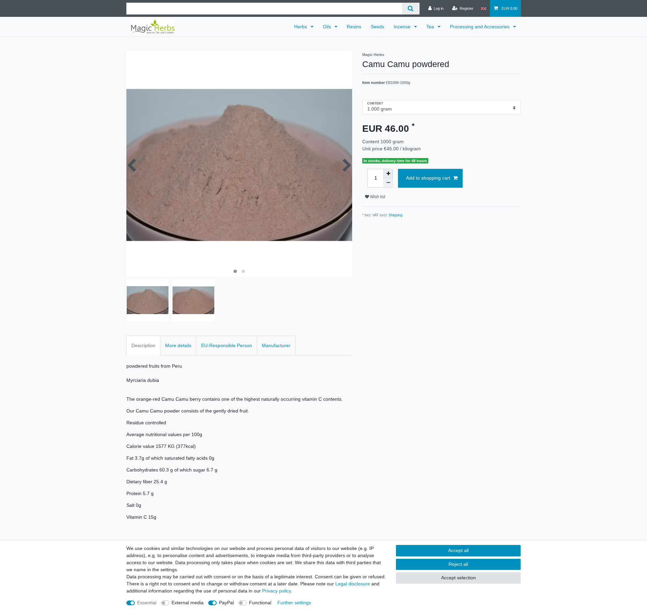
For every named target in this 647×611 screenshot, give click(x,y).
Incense (403, 26)
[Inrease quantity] (388, 173)
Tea (430, 26)
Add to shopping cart (428, 178)
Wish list (377, 196)
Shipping (395, 215)
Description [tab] (143, 345)
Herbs (301, 26)
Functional (260, 602)
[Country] (483, 8)
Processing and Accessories (480, 26)
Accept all (458, 550)
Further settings (294, 602)
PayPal (226, 602)
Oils (327, 26)
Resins (354, 26)
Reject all (458, 564)
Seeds (377, 26)
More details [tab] (178, 345)
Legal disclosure (352, 583)
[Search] (410, 8)
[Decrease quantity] (388, 183)
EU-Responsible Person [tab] (226, 345)
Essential (146, 602)
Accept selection (458, 577)
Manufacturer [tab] (276, 345)
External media (188, 602)
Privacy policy (276, 590)
